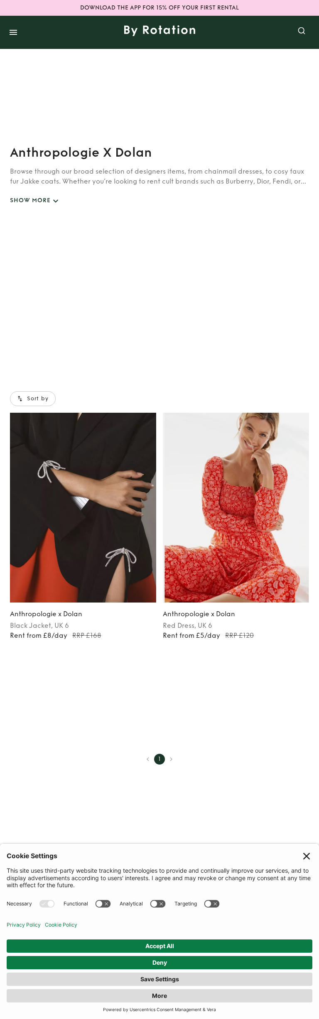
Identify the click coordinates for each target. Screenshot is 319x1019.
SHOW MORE (30, 200)
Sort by (38, 398)
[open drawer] (13, 32)
